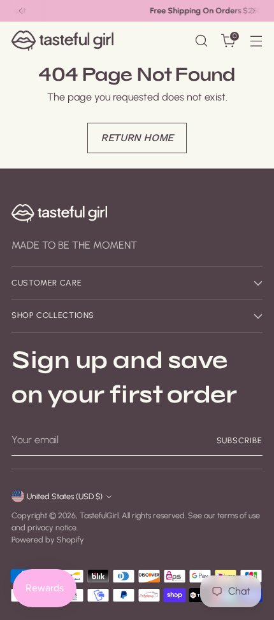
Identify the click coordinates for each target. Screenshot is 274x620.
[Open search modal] (201, 41)
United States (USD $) (65, 496)
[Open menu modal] (256, 41)
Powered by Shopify (47, 539)
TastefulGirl (99, 515)
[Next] (253, 11)
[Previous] (21, 11)
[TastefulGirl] (62, 40)
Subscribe (240, 440)
